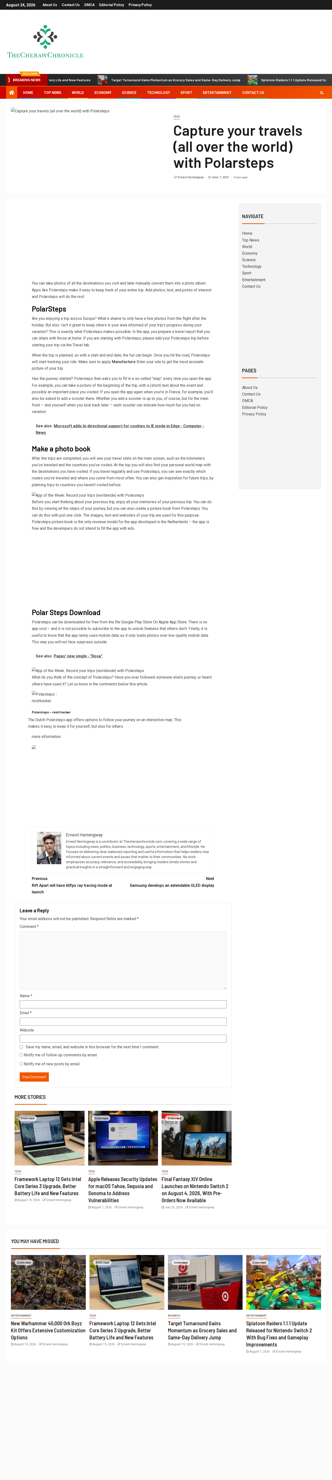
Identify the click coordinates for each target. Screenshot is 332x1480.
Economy (103, 93)
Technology (158, 93)
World (78, 93)
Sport (186, 93)
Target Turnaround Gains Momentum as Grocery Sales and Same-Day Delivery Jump (136, 80)
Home (28, 93)
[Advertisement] (123, 243)
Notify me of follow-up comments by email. (60, 1055)
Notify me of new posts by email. (52, 1064)
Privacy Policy (140, 5)
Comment (29, 926)
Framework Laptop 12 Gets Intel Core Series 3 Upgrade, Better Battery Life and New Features (48, 1186)
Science (129, 93)
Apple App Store (173, 622)
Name (26, 996)
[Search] (322, 92)
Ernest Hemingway (191, 177)
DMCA (89, 5)
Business (174, 1315)
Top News (52, 93)
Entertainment (217, 93)
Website (27, 1030)
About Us (50, 5)
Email (26, 1013)
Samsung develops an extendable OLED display (172, 882)
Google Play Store (136, 622)
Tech (176, 116)
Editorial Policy (111, 5)
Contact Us (71, 5)
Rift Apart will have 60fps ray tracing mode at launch (72, 885)
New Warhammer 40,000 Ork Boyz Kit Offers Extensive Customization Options (48, 1330)
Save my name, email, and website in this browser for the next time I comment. (92, 1047)
